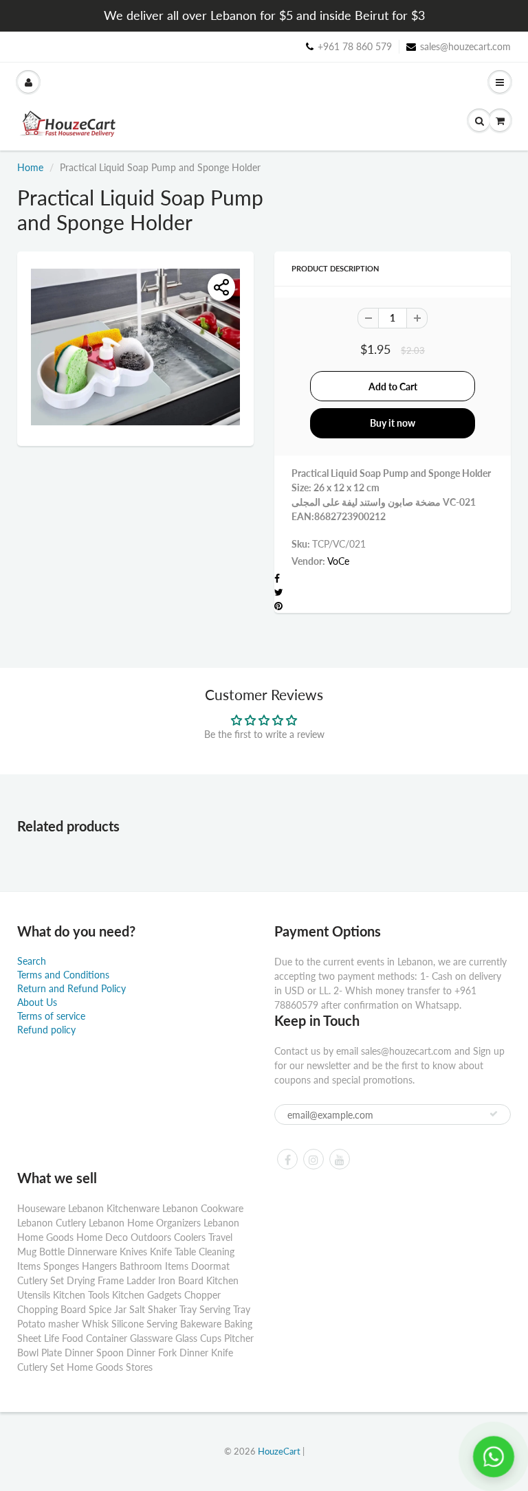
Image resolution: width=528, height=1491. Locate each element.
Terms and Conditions (63, 974)
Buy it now (392, 423)
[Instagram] (313, 1159)
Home (30, 167)
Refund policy (46, 1029)
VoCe (338, 561)
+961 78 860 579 (355, 46)
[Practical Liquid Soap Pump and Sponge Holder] (135, 347)
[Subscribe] (493, 1114)
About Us (37, 1002)
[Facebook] (287, 1159)
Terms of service (51, 1016)
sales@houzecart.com (465, 46)
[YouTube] (339, 1159)
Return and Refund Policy (71, 988)
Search (31, 961)
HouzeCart (279, 1451)
